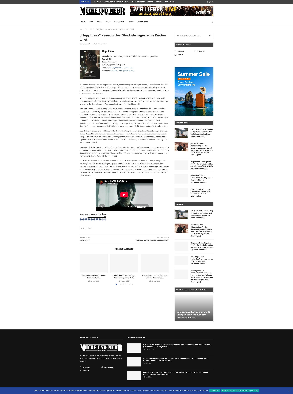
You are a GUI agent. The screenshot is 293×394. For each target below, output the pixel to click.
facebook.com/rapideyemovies (122, 70)
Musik (98, 22)
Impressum (159, 2)
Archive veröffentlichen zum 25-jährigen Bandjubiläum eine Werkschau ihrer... (193, 315)
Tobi (89, 44)
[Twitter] (212, 2)
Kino (89, 228)
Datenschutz (169, 2)
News (91, 22)
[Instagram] (209, 2)
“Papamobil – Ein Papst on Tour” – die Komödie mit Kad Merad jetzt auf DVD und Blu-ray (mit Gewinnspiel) (202, 164)
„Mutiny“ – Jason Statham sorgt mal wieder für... (115, 2)
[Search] (212, 22)
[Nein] (289, 390)
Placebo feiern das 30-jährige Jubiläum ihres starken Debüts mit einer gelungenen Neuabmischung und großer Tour (175, 373)
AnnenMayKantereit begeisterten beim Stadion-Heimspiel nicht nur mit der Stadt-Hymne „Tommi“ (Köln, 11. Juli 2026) (175, 359)
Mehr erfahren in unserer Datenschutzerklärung (240, 390)
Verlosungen (143, 22)
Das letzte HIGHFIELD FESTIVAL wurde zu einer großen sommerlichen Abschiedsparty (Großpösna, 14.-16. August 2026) (177, 345)
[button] (92, 2)
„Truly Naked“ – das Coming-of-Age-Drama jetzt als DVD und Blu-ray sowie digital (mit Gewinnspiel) (202, 132)
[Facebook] (207, 2)
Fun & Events (119, 22)
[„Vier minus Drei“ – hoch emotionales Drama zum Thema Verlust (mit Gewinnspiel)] (181, 192)
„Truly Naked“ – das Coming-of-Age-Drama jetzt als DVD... (124, 276)
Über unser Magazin (138, 2)
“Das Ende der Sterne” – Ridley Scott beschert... (94, 276)
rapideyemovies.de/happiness (121, 67)
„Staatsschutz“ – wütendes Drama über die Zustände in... (154, 276)
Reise (131, 22)
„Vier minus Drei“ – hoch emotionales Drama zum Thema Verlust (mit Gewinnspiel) (200, 192)
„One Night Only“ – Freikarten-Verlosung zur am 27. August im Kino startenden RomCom (202, 178)
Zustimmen (214, 390)
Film (107, 22)
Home (83, 22)
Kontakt (150, 2)
